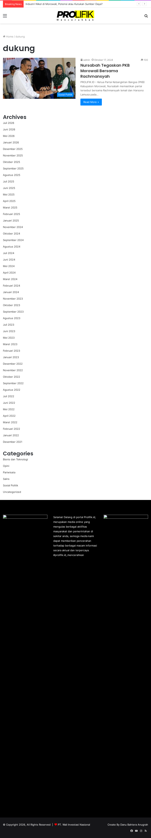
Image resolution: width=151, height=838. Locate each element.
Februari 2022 (11, 428)
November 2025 (13, 155)
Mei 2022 (9, 409)
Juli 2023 (8, 324)
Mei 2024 (9, 266)
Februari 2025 (11, 214)
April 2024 (9, 272)
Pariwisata (9, 472)
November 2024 (13, 227)
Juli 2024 (8, 253)
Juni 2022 (9, 402)
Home (9, 36)
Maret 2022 (10, 422)
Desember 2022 (13, 363)
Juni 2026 (9, 129)
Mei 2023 (9, 337)
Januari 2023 (11, 357)
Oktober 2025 (11, 161)
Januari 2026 (11, 142)
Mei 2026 (9, 135)
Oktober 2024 (11, 233)
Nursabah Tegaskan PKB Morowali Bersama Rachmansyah (105, 71)
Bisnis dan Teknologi (15, 459)
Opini (6, 465)
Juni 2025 (9, 188)
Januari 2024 (11, 292)
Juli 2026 (8, 122)
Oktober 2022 (11, 376)
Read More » (91, 102)
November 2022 (13, 370)
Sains (6, 478)
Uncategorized (12, 491)
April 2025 (9, 201)
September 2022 (13, 383)
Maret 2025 (10, 207)
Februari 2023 (11, 350)
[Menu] (5, 17)
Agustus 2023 (11, 318)
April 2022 (9, 415)
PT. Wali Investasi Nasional (74, 824)
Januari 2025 (11, 220)
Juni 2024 (9, 259)
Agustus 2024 (11, 246)
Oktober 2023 (11, 305)
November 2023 (13, 298)
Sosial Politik (10, 485)
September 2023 (13, 311)
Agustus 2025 (11, 175)
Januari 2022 (11, 435)
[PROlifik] (75, 15)
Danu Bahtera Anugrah (134, 824)
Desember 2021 (12, 441)
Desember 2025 (13, 148)
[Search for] (146, 17)
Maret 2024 (10, 279)
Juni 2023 (9, 331)
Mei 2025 (9, 194)
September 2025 (13, 168)
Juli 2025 (8, 181)
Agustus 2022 (11, 389)
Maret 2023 (10, 344)
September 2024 (13, 240)
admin (86, 59)
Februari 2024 (11, 285)
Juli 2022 (8, 396)
